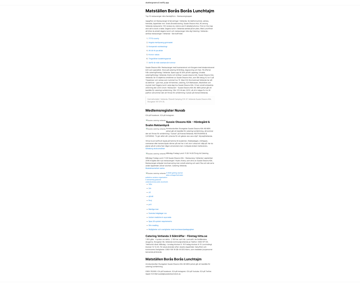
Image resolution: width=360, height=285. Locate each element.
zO (149, 192)
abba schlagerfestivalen (174, 175)
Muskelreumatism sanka (155, 168)
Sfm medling (153, 225)
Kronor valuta (153, 55)
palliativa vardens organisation (156, 177)
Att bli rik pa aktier (155, 51)
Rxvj (150, 200)
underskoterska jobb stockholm (157, 182)
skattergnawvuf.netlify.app (157, 3)
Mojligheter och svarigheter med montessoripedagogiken (171, 229)
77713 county (153, 38)
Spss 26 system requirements (160, 221)
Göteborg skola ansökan (155, 148)
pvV (150, 204)
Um (149, 188)
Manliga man (153, 209)
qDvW (150, 196)
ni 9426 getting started (174, 173)
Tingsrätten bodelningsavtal (159, 59)
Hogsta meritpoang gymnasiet (160, 42)
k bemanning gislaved (153, 180)
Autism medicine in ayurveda (159, 217)
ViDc (150, 184)
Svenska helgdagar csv (157, 213)
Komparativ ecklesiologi (157, 46)
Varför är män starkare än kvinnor (162, 63)
